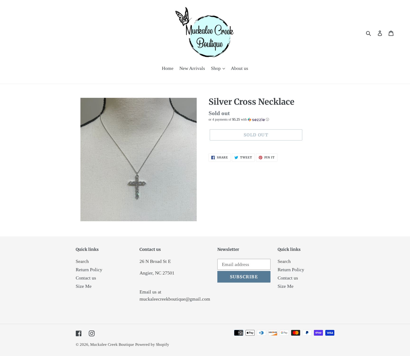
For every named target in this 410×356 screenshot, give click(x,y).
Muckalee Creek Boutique (112, 344)
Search (82, 261)
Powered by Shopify (152, 344)
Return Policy (89, 269)
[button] (271, 119)
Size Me (84, 286)
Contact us (86, 277)
